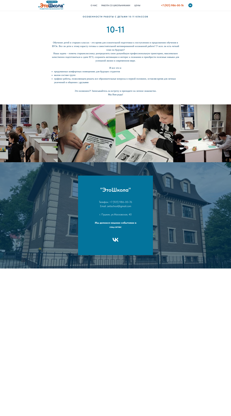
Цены (137, 5)
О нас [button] (94, 5)
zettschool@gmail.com (119, 206)
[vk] (190, 5)
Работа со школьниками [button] (115, 5)
